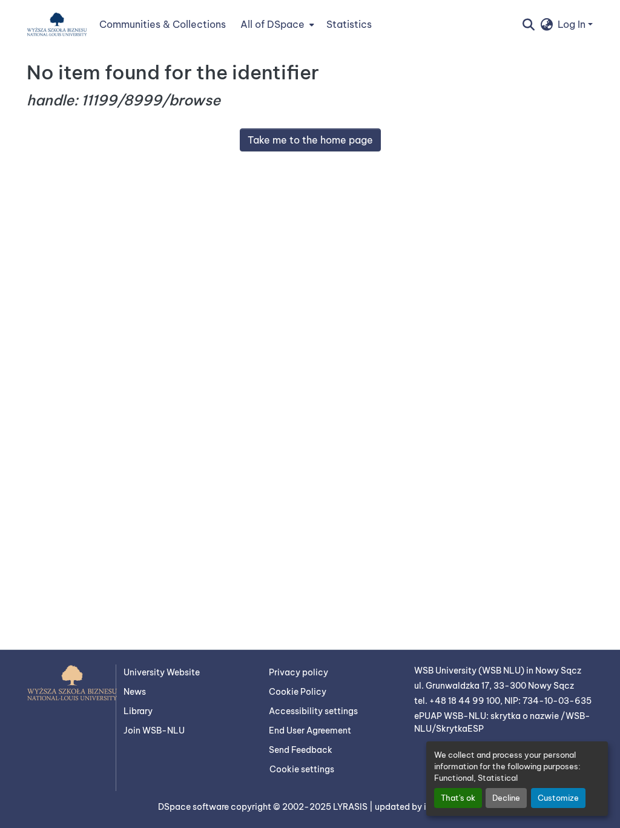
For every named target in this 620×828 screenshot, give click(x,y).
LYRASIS (351, 806)
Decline (506, 798)
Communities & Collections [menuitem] (162, 24)
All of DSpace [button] (272, 24)
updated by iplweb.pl (418, 806)
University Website (162, 672)
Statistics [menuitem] (349, 24)
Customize (558, 798)
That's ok (458, 798)
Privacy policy (298, 672)
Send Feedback (300, 749)
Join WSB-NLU (154, 730)
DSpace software (194, 806)
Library (138, 711)
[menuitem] (276, 24)
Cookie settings (301, 769)
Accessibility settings (313, 711)
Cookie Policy (297, 691)
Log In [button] (573, 24)
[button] (57, 24)
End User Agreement (310, 730)
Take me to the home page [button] (310, 140)
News (135, 691)
